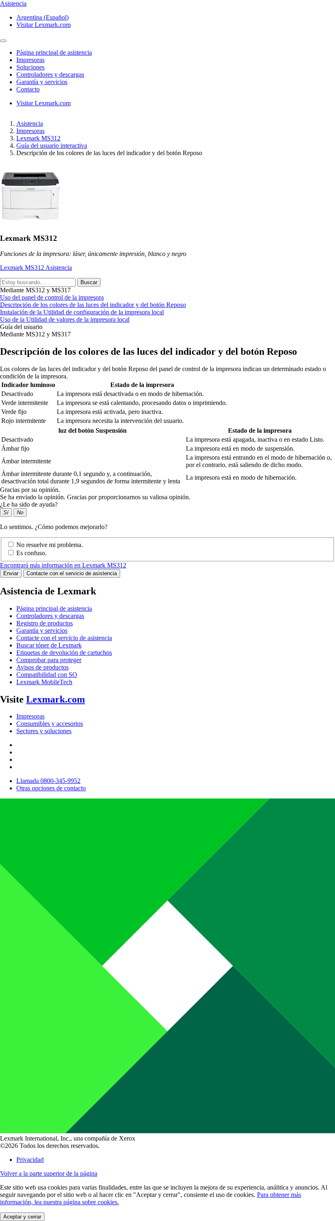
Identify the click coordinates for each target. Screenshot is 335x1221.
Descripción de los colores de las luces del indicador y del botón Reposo (93, 304)
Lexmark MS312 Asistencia (36, 267)
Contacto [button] (28, 89)
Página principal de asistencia (54, 608)
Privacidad (30, 1159)
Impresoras (30, 130)
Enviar (10, 573)
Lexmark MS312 (38, 138)
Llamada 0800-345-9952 (48, 780)
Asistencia (29, 123)
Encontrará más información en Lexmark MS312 (63, 565)
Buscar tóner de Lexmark (49, 645)
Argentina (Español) (42, 17)
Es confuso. (31, 552)
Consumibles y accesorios (49, 723)
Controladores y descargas (50, 615)
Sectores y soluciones (43, 730)
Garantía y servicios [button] (41, 81)
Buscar (88, 282)
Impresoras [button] (30, 59)
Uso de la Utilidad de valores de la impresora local (65, 319)
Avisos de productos (42, 667)
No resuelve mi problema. (49, 544)
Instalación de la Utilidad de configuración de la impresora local (82, 312)
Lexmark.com (55, 699)
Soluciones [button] (30, 67)
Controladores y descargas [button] (50, 74)
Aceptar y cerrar (22, 1217)
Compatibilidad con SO (46, 674)
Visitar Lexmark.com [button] (43, 24)
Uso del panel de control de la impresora (52, 297)
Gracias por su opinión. (30, 489)
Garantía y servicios (41, 630)
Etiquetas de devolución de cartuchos (64, 652)
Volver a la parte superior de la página (48, 1173)
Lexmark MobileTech (44, 681)
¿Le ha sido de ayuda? (29, 504)
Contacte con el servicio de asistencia (72, 573)
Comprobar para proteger (48, 659)
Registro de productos (44, 623)
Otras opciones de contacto (51, 788)
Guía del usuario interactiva (51, 145)
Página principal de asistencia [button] (54, 52)
